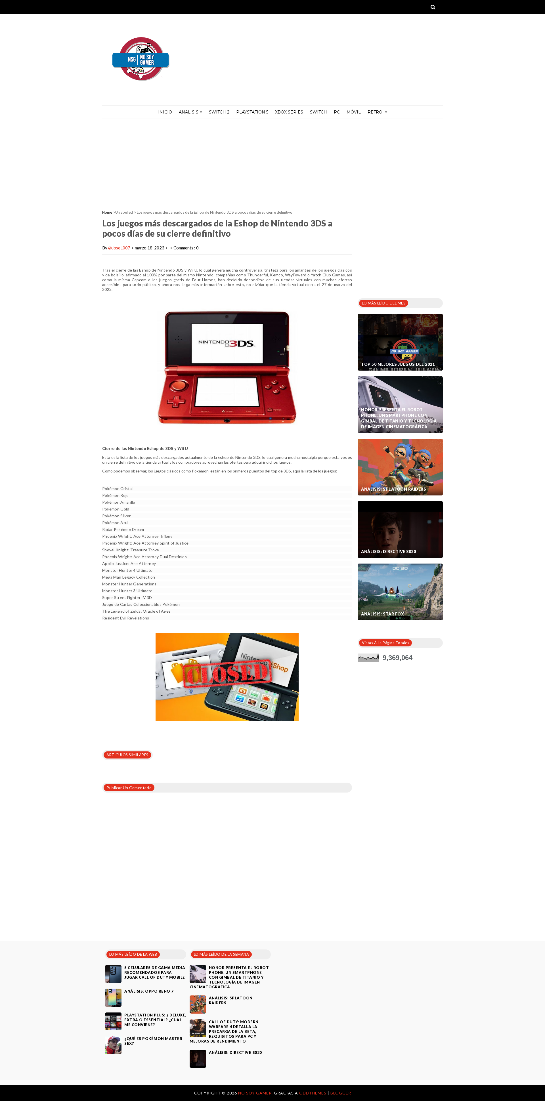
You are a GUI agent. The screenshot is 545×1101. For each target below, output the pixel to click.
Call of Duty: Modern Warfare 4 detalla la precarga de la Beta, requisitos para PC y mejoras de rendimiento (224, 1031)
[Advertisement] (272, 161)
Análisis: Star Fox (382, 614)
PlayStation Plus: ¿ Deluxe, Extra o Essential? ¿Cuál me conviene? (155, 1020)
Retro (375, 112)
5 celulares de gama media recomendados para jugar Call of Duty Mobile (154, 972)
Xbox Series (289, 112)
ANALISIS (188, 112)
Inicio (165, 112)
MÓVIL (354, 112)
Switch (318, 112)
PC (337, 112)
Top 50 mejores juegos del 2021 (398, 364)
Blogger (340, 1093)
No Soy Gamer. (256, 1093)
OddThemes (312, 1093)
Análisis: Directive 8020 (388, 551)
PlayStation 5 (252, 112)
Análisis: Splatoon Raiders (393, 489)
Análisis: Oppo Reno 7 (149, 991)
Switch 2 (219, 112)
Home (107, 212)
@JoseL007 (119, 247)
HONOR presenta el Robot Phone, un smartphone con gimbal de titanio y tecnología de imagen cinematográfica (399, 418)
